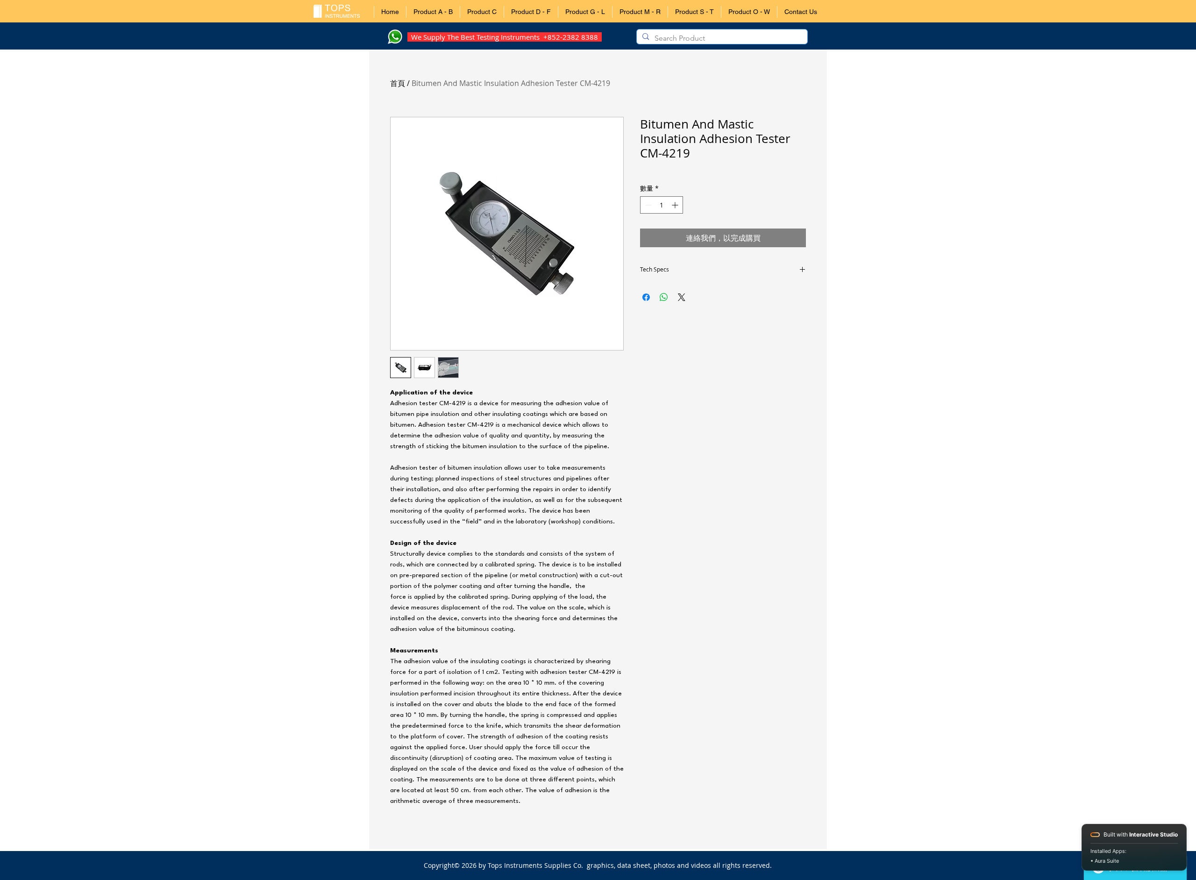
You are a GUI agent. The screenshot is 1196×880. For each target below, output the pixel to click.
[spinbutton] (661, 205)
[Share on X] (681, 297)
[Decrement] (647, 205)
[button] (433, 12)
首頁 (397, 83)
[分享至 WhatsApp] (663, 297)
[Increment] (676, 205)
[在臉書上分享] (646, 297)
